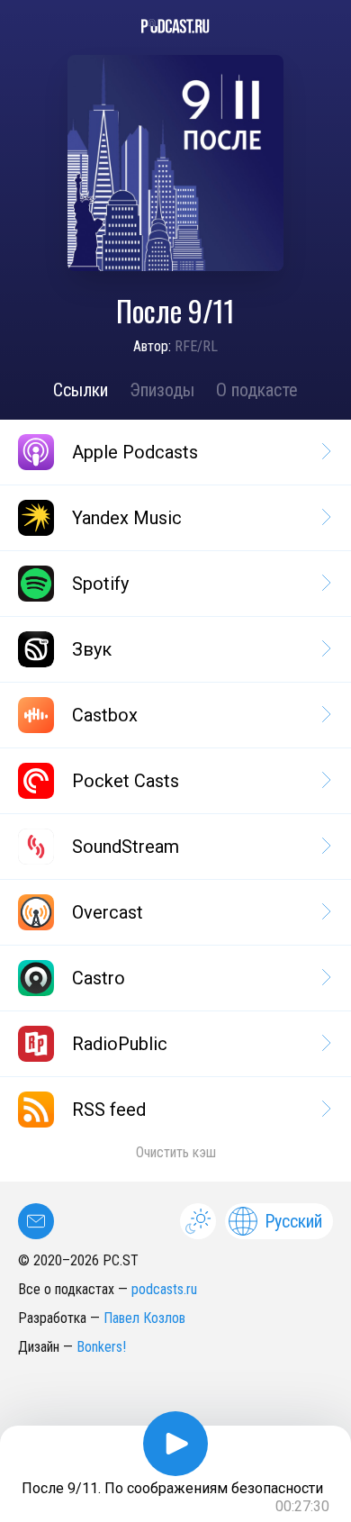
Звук (92, 649)
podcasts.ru (164, 1289)
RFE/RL (196, 346)
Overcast (107, 912)
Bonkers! (101, 1346)
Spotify (100, 583)
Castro (98, 978)
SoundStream (125, 846)
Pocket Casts (125, 781)
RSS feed (109, 1109)
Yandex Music (127, 518)
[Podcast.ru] (175, 26)
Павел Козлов (144, 1318)
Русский (293, 1221)
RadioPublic (119, 1044)
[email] (36, 1221)
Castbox (105, 715)
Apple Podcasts (135, 452)
